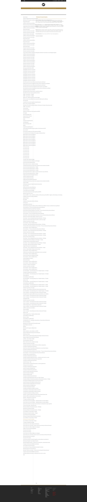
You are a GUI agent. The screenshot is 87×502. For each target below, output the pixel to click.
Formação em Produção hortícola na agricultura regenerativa (32, 358)
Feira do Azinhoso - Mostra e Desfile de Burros (30, 222)
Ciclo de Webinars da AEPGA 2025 (28, 315)
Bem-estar (43, 8)
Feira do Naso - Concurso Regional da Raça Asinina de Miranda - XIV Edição (34, 235)
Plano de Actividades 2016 (27, 123)
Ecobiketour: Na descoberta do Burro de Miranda (30, 201)
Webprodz (54, 489)
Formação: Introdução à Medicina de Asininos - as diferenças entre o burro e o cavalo (36, 357)
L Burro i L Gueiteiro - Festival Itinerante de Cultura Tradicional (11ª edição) (34, 306)
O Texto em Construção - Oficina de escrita (29, 405)
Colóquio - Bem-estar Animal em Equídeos (29, 428)
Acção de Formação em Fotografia (28, 372)
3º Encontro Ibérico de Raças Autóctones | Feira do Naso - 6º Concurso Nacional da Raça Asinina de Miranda (39, 225)
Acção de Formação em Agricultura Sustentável (30, 371)
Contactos (59, 0)
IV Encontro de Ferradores (27, 430)
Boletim (24, 125)
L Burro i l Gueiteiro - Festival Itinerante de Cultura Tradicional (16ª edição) (34, 292)
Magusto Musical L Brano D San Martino (29, 136)
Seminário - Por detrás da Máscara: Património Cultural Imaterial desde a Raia (35, 394)
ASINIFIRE (46, 490)
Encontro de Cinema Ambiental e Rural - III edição (30, 170)
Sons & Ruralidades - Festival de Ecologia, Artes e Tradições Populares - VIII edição (36, 290)
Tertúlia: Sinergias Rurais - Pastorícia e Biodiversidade (31, 314)
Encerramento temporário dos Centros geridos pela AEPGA (32, 191)
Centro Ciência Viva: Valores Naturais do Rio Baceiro (31, 423)
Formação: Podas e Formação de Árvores (29, 354)
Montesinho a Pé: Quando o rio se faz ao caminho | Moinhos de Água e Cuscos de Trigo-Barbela (37, 20)
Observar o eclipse (26, 317)
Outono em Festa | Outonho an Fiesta (29, 236)
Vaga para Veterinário (26, 117)
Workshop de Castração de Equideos (28, 419)
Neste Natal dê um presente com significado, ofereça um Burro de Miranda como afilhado (36, 88)
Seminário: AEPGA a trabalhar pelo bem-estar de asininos (32, 396)
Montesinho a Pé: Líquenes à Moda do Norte (29, 328)
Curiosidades (46, 494)
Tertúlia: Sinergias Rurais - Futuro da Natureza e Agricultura (32, 304)
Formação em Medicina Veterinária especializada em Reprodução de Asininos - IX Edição (36, 379)
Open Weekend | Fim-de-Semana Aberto (29, 188)
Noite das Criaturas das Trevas (28, 193)
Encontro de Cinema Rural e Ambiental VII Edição (30, 255)
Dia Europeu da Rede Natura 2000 (28, 68)
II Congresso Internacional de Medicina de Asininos (31, 444)
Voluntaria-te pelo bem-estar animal (28, 30)
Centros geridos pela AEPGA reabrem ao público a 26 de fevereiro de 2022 (34, 128)
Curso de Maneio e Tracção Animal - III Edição (30, 417)
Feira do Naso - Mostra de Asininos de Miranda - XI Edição (32, 244)
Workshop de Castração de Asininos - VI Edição (30, 413)
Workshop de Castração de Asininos (28, 408)
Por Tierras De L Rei (26, 147)
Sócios (24, 119)
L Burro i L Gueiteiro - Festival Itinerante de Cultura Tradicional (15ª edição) (34, 295)
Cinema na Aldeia (25, 182)
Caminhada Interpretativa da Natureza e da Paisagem (31, 160)
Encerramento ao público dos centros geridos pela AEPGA (32, 131)
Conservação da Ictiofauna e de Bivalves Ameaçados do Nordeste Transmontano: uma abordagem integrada (39, 52)
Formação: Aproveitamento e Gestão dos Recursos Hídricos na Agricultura (34, 345)
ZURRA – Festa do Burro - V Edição (28, 95)
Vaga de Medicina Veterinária (27, 204)
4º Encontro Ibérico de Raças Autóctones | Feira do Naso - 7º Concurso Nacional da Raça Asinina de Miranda (39, 351)
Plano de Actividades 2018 (27, 114)
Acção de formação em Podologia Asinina (29, 385)
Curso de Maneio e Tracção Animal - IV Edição (30, 411)
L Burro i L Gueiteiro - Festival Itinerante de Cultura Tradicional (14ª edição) (34, 297)
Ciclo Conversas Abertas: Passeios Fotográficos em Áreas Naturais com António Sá (35, 439)
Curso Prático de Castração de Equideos (29, 414)
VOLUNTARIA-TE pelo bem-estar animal (29, 69)
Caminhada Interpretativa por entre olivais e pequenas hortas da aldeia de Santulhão (36, 165)
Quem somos (55, 0)
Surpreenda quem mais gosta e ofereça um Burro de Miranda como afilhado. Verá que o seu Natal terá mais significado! (41, 205)
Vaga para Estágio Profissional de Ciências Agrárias (31, 337)
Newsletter (62, 0)
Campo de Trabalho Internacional (28, 176)
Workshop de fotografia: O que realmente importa (30, 440)
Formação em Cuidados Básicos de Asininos (30, 272)
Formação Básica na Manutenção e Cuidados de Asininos (32, 389)
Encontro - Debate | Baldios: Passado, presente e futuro (31, 249)
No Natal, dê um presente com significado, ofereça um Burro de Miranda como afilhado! (36, 83)
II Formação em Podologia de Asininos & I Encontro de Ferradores (33, 380)
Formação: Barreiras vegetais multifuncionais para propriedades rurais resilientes (35, 293)
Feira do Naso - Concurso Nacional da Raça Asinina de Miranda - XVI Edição (34, 230)
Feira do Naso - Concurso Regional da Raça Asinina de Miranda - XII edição (34, 242)
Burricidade (25, 199)
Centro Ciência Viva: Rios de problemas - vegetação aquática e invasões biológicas (35, 400)
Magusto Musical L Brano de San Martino (29, 134)
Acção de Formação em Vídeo (27, 374)
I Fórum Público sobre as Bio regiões (28, 190)
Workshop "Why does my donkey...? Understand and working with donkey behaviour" (36, 450)
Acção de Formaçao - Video (27, 362)
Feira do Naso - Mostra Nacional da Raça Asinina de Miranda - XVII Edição (34, 224)
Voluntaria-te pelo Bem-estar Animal (28, 266)
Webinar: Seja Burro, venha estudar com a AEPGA (30, 331)
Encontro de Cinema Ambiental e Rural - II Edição (30, 173)
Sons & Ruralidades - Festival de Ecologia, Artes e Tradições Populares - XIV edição (35, 270)
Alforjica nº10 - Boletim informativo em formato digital (31, 97)
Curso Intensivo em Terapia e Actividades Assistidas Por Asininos (33, 447)
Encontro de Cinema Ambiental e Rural (29, 162)
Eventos (50, 8)
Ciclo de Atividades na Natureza (28, 340)
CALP (48, 8)
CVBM (46, 8)
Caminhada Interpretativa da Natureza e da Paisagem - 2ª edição (33, 239)
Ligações (32, 490)
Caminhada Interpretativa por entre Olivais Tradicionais (31, 208)
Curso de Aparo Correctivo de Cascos (29, 445)
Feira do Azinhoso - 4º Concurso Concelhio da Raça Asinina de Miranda (34, 352)
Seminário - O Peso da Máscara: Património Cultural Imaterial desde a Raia (34, 289)
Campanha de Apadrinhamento (28, 120)
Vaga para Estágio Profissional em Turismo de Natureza (31, 332)
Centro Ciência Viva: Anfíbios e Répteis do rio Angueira (31, 427)
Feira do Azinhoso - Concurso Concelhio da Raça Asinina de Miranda (33, 213)
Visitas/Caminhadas (47, 489)
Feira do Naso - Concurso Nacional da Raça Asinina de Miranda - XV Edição (34, 233)
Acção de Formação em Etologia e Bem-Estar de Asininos (31, 383)
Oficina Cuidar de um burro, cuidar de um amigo (30, 164)
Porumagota (25, 112)
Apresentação (25, 17)
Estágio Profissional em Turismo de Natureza (30, 246)
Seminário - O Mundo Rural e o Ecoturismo (29, 397)
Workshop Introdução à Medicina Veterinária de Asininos (32, 416)
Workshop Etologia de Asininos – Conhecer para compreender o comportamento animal (36, 442)
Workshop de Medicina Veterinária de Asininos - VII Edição (32, 409)
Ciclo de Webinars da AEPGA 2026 (28, 276)
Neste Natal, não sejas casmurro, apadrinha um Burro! (31, 92)
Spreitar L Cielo (25, 280)
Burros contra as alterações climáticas (29, 103)
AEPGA (24, 0)
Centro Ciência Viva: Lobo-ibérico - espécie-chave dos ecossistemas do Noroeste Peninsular (37, 425)
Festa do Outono (25, 108)
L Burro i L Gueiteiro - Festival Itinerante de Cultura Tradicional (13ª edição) (34, 301)
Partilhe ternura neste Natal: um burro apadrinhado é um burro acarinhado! (34, 252)
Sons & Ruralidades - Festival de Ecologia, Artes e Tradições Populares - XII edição (35, 278)
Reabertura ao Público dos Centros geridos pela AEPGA (31, 111)
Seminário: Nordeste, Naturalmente (28, 34)
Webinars (24, 326)
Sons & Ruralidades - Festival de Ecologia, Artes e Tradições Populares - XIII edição (36, 273)
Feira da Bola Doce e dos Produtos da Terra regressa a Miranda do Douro (34, 133)
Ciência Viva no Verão (26, 334)
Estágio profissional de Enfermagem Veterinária (30, 174)
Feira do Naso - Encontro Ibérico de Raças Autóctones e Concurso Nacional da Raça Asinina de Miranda (39, 215)
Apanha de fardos (26, 198)
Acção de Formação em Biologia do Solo (29, 368)
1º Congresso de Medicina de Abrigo (28, 422)
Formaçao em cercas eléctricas (28, 365)
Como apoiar (54, 8)
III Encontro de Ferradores (27, 431)
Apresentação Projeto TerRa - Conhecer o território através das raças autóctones (35, 171)
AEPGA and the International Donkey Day (29, 187)
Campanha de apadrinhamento (28, 126)
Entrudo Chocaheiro (26, 109)
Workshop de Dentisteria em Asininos (29, 436)
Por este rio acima (26, 185)
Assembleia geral (25, 122)
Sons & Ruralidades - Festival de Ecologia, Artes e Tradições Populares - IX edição (35, 286)
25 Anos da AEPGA (26, 309)
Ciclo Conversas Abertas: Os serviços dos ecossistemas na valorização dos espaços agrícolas (37, 403)
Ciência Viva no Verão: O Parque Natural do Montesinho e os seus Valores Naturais (35, 348)
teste (24, 454)
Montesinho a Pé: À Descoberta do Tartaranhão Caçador (31, 323)
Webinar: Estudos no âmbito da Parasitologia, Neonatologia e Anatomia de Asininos (36, 335)
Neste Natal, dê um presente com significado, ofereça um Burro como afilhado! (35, 86)
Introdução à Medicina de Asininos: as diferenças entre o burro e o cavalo (34, 453)
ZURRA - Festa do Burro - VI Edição (28, 94)
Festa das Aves (25, 202)
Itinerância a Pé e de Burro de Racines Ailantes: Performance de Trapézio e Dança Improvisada (37, 105)
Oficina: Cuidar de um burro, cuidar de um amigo (30, 341)
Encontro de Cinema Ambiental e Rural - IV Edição (30, 168)
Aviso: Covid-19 (25, 129)
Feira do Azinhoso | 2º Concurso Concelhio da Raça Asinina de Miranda (34, 207)
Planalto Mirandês (47, 495)
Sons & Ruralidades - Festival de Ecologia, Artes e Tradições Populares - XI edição (35, 281)
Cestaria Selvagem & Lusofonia (28, 258)
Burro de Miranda (35, 8)
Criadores (40, 8)
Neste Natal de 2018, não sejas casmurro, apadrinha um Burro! (32, 91)
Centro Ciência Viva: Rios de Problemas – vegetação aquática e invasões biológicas (36, 402)
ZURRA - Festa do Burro (26, 106)
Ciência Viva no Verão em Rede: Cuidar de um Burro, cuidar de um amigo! (34, 219)
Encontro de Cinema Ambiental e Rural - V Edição (30, 167)
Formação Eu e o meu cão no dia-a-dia (29, 72)
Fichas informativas (47, 491)
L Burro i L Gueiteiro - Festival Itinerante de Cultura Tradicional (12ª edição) (34, 303)
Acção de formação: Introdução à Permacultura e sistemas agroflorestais (34, 363)
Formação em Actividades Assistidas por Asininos (30, 388)
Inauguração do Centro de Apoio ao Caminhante (30, 26)
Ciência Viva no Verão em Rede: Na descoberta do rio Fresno (32, 211)
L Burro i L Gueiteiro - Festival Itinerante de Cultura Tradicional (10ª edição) (34, 310)
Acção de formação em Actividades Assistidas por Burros (32, 382)
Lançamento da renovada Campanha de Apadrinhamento (32, 102)
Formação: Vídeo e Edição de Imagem (28, 159)
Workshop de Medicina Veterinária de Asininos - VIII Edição (32, 406)
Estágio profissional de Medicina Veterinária (30, 179)
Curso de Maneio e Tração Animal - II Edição (29, 420)
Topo (36, 483)
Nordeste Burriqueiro (26, 21)
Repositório (46, 493)
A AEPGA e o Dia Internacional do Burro (29, 23)
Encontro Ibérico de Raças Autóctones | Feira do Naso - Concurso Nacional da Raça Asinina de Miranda (39, 210)
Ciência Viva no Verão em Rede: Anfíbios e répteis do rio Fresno (32, 216)
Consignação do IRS (26, 298)
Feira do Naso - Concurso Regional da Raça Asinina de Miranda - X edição (34, 247)
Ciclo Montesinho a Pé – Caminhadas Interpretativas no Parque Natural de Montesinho (36, 320)
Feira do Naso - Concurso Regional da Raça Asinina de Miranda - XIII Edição (34, 238)
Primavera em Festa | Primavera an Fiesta (29, 24)
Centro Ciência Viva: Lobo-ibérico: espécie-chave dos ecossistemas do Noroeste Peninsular (37, 434)
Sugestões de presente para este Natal (29, 89)
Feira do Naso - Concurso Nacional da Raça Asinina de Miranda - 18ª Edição (34, 218)
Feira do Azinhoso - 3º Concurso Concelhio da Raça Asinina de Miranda (34, 229)
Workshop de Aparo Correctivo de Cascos (29, 448)
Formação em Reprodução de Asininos (29, 386)
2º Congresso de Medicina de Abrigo (28, 399)
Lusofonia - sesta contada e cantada (28, 338)
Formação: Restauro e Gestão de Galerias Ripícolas (31, 241)
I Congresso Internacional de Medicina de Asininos (31, 451)
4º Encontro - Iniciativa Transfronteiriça (29, 264)
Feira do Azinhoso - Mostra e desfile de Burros (30, 261)
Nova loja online (25, 100)
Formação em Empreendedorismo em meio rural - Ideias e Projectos (33, 377)
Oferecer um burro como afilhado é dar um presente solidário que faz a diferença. (35, 99)
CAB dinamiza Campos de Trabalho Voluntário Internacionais (32, 184)
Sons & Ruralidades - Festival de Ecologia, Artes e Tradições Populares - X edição (35, 284)
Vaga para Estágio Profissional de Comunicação (30, 18)
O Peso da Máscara (26, 275)
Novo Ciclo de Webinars (26, 321)
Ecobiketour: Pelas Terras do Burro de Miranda (30, 196)
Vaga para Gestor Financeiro (27, 116)
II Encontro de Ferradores (27, 437)
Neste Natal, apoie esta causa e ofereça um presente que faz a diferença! (34, 82)
